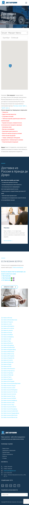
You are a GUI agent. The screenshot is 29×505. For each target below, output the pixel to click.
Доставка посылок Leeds (8, 402)
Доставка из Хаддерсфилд (8, 349)
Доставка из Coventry (7, 360)
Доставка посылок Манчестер (9, 417)
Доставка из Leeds (6, 339)
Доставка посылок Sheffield (8, 398)
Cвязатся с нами (8, 287)
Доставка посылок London (8, 387)
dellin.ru (25, 106)
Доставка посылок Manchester (9, 415)
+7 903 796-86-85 (6, 278)
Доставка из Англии (6, 317)
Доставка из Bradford (7, 343)
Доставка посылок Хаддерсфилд (10, 413)
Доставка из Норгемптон (8, 370)
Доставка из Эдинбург (7, 373)
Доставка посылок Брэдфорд (9, 409)
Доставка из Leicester (7, 330)
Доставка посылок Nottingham (9, 389)
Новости (4, 456)
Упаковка (6, 227)
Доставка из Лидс (6, 341)
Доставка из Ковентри (7, 362)
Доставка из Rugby (6, 364)
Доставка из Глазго (6, 377)
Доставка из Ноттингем (7, 328)
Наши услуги (5, 448)
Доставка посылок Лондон (8, 385)
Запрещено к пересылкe (8, 450)
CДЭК (3, 108)
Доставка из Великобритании (9, 319)
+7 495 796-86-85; (6, 276)
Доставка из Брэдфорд (7, 345)
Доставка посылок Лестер (8, 396)
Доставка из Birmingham (7, 356)
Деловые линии (18, 106)
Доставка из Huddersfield (8, 347)
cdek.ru (7, 108)
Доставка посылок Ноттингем (9, 392)
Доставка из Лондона (7, 322)
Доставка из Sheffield (7, 334)
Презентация (6, 452)
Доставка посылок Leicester (8, 394)
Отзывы (4, 458)
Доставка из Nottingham (7, 326)
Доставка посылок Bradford (8, 406)
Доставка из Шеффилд (7, 336)
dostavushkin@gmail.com (10, 470)
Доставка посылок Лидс (7, 404)
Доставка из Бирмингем (7, 358)
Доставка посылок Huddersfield (9, 411)
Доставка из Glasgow (6, 379)
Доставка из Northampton (8, 368)
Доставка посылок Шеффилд (9, 400)
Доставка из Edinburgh (7, 375)
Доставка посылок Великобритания (10, 383)
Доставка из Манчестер (7, 353)
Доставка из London (6, 324)
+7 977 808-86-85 (6, 280)
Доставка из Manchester (7, 351)
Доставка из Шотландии (7, 381)
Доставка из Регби (6, 366)
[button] (10, 66)
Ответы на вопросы (18, 267)
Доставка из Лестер (6, 332)
